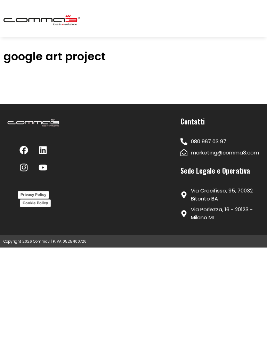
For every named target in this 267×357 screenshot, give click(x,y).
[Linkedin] (43, 150)
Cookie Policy (35, 202)
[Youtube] (43, 167)
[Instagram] (24, 167)
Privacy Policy (33, 194)
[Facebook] (24, 150)
